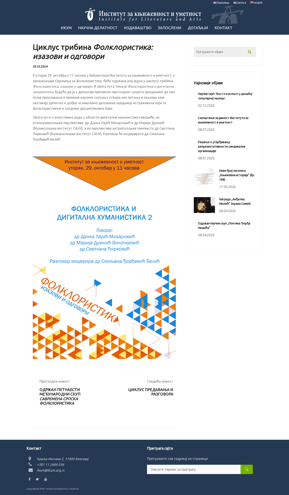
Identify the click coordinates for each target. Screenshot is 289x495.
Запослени (169, 28)
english (258, 2)
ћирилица (223, 2)
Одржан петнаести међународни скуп (60, 396)
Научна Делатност (98, 28)
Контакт (224, 28)
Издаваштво (137, 28)
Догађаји (198, 28)
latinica (241, 2)
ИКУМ (66, 28)
